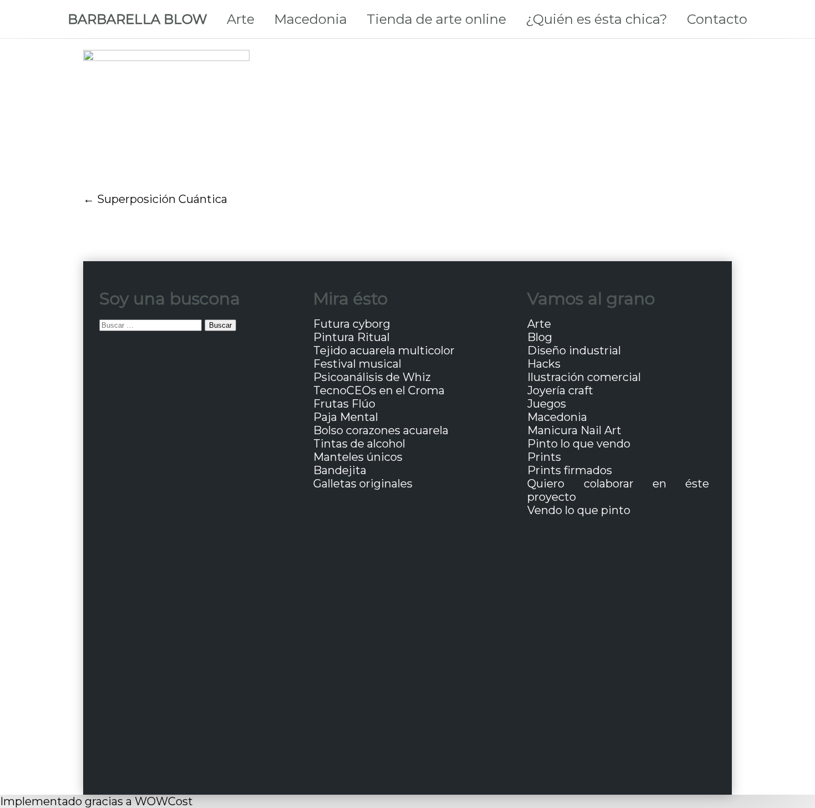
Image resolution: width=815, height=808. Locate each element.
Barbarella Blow (137, 19)
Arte (240, 19)
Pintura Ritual (351, 337)
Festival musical (357, 363)
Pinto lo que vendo (578, 443)
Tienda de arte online (436, 19)
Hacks (544, 363)
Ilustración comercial (584, 377)
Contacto (717, 19)
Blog (539, 337)
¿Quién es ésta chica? (597, 19)
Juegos (546, 403)
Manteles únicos (358, 457)
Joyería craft (560, 390)
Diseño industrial (574, 350)
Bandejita (339, 470)
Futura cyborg (351, 324)
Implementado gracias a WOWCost (96, 801)
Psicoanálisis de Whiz (372, 377)
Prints (544, 457)
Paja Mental (345, 417)
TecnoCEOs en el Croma (379, 390)
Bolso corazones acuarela (381, 430)
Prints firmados (569, 470)
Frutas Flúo (344, 403)
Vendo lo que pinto (578, 510)
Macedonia (310, 19)
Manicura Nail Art (574, 430)
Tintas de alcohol (359, 443)
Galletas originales (362, 483)
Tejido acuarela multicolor (384, 350)
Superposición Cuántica (162, 199)
